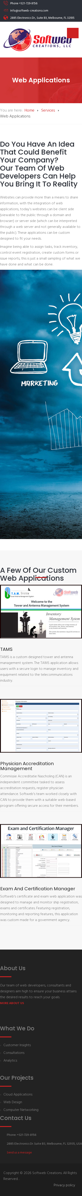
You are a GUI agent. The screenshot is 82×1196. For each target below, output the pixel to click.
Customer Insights (17, 1045)
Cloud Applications (17, 1094)
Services (48, 110)
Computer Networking (20, 1110)
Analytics (10, 1060)
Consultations (13, 1053)
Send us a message (19, 1152)
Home (29, 110)
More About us (12, 1003)
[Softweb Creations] (37, 39)
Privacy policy (64, 1185)
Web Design (12, 1102)
